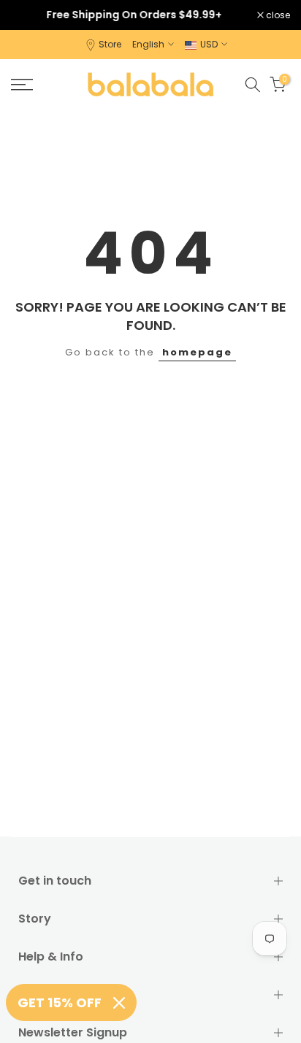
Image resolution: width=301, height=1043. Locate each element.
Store (110, 44)
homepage (197, 352)
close (277, 15)
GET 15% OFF (60, 1002)
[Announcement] (134, 15)
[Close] (119, 1003)
